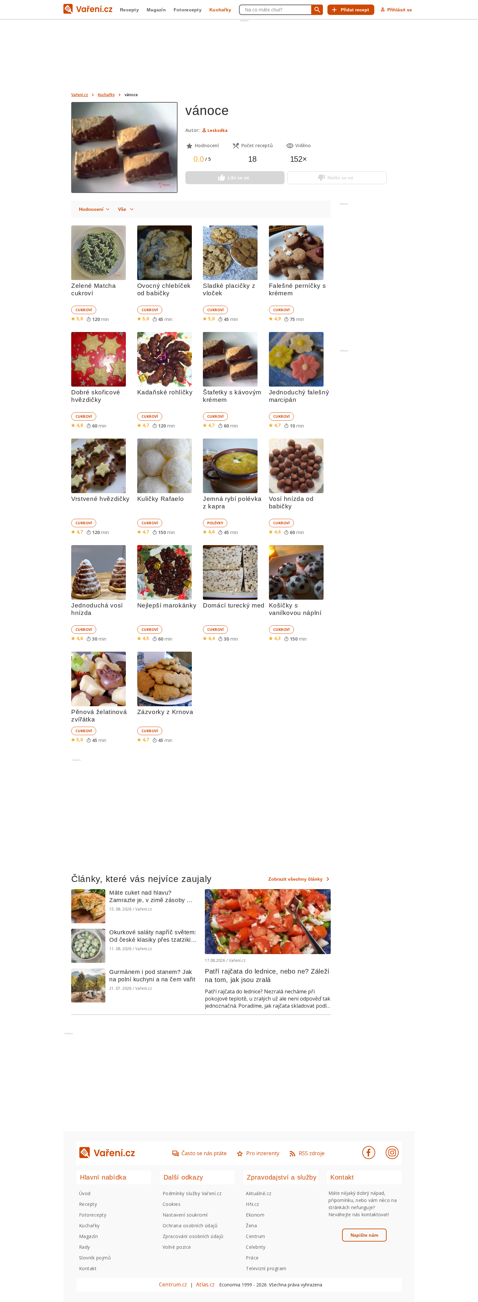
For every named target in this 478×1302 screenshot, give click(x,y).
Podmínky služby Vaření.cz (192, 1193)
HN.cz (252, 1204)
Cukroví (83, 309)
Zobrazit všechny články (295, 879)
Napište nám (364, 1235)
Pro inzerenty (262, 1153)
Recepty (129, 9)
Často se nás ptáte (204, 1153)
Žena (251, 1225)
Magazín (156, 9)
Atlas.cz (205, 1284)
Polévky (215, 522)
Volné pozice (177, 1247)
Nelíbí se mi (340, 177)
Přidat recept (355, 9)
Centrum (255, 1236)
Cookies (171, 1204)
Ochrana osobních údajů (190, 1225)
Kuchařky (220, 9)
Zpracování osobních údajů (193, 1236)
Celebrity (255, 1247)
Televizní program (266, 1268)
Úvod (85, 1193)
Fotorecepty (188, 9)
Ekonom (255, 1215)
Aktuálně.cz (258, 1193)
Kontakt (88, 1268)
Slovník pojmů (95, 1258)
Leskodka (217, 130)
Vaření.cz (79, 94)
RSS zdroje (312, 1153)
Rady (84, 1247)
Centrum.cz (173, 1284)
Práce (252, 1258)
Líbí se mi (238, 177)
